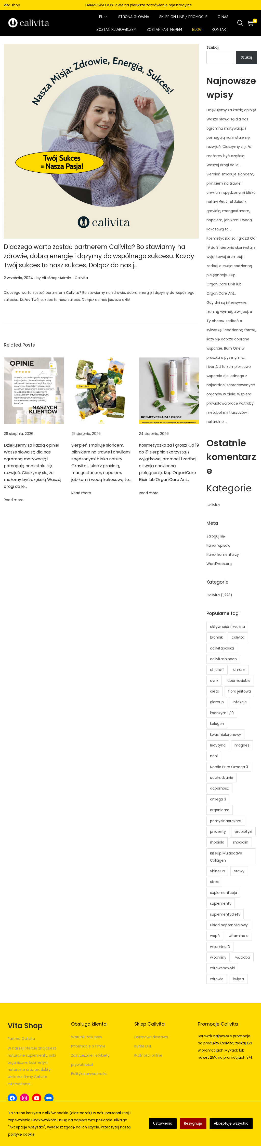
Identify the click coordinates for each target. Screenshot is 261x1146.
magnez (241, 745)
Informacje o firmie (88, 1046)
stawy (239, 871)
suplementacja (223, 892)
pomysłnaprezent (226, 820)
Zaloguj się (215, 536)
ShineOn (217, 871)
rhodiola (217, 842)
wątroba (242, 957)
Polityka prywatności (89, 1073)
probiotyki (243, 831)
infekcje (240, 702)
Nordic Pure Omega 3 (229, 766)
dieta (214, 691)
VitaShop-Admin (56, 277)
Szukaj (212, 47)
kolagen (217, 723)
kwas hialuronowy (225, 734)
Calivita (81, 277)
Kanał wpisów (218, 545)
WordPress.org (219, 563)
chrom (239, 669)
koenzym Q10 (222, 712)
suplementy (220, 903)
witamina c (239, 935)
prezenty (218, 831)
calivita (238, 637)
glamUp (217, 702)
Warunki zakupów (86, 1037)
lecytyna (218, 745)
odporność (219, 788)
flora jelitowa (239, 691)
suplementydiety (225, 914)
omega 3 (218, 799)
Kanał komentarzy (222, 554)
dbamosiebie (239, 680)
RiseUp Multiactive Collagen (226, 857)
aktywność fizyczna (227, 626)
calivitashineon (223, 658)
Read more (13, 499)
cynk (214, 680)
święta (238, 979)
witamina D (220, 946)
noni (214, 755)
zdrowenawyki (222, 968)
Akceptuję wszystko (231, 1123)
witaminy (218, 957)
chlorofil (217, 669)
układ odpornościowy (229, 925)
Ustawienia (162, 1123)
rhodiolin (240, 842)
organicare (219, 809)
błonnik (216, 637)
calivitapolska (222, 648)
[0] (250, 23)
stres (214, 881)
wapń (215, 935)
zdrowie (217, 979)
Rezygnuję (193, 1123)
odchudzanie (221, 777)
